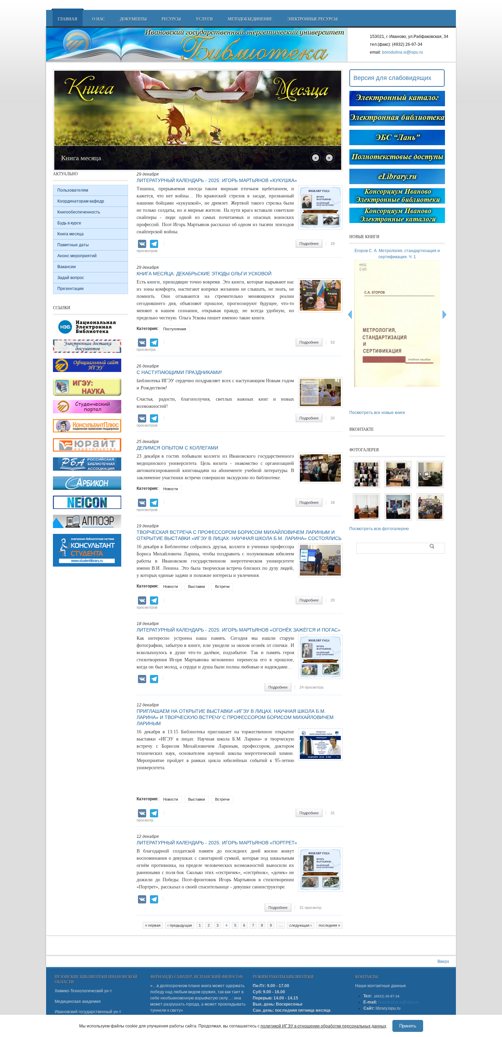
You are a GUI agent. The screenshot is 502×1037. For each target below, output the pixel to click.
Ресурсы (171, 19)
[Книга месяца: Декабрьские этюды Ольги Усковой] (320, 311)
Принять (407, 1025)
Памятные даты (73, 245)
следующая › (300, 925)
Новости (170, 489)
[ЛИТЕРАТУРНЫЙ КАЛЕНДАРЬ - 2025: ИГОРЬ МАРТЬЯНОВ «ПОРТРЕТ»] (320, 890)
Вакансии (66, 266)
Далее (329, 158)
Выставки (196, 586)
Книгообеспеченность (78, 212)
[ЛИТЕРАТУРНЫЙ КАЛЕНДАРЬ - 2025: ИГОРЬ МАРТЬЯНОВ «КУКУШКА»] (320, 228)
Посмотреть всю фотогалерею (379, 528)
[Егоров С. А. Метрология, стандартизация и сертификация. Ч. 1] (398, 385)
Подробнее (310, 243)
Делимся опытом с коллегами (177, 448)
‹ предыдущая (179, 925)
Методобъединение (250, 19)
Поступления (174, 329)
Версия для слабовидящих (392, 77)
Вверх (443, 961)
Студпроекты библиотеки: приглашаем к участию (134, 157)
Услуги (204, 19)
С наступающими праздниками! (179, 372)
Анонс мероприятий (77, 255)
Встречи (222, 586)
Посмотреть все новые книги (377, 412)
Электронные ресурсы (312, 19)
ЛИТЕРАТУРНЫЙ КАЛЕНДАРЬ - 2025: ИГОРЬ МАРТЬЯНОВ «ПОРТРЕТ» (217, 842)
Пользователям (72, 190)
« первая (153, 925)
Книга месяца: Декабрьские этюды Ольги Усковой (204, 273)
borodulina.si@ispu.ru (402, 52)
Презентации (70, 288)
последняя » (329, 925)
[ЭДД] (87, 353)
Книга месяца (70, 234)
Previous (315, 158)
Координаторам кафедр (80, 201)
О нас (98, 19)
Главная (67, 19)
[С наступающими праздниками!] (320, 406)
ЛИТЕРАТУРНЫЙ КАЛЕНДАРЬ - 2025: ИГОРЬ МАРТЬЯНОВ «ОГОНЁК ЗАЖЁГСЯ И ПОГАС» (238, 630)
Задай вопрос (70, 277)
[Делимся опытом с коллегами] (320, 482)
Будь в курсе (69, 223)
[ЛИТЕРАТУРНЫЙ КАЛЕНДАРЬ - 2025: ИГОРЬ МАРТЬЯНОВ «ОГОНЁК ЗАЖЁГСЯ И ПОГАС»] (320, 677)
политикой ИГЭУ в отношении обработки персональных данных (323, 1026)
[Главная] (197, 45)
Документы (133, 19)
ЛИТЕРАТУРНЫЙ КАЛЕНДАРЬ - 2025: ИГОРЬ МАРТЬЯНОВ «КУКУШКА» (217, 180)
